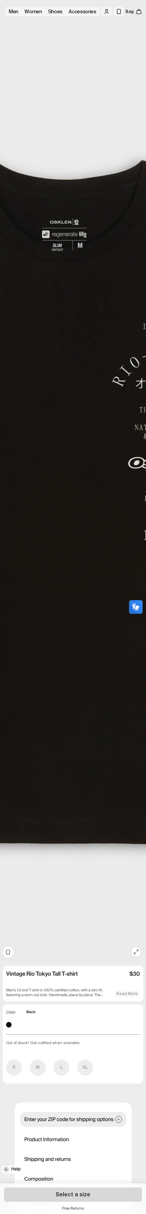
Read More (127, 993)
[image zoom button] (136, 951)
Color (11, 1012)
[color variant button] (9, 1025)
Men (13, 11)
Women (33, 11)
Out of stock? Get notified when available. (43, 1042)
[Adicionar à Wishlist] (8, 952)
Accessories (82, 11)
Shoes (55, 11)
